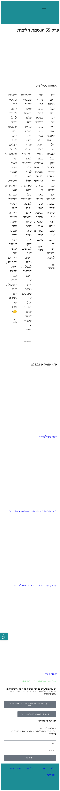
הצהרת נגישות (15, 768)
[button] (31, 349)
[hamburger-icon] (44, 8)
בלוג (52, 768)
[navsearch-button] (37, 8)
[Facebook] (34, 784)
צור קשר (50, 775)
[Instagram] (25, 784)
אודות (42, 768)
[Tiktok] (16, 784)
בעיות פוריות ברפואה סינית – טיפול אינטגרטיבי (33, 511)
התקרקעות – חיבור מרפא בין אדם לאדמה (35, 585)
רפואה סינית (51, 674)
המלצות (30, 768)
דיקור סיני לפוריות (48, 436)
